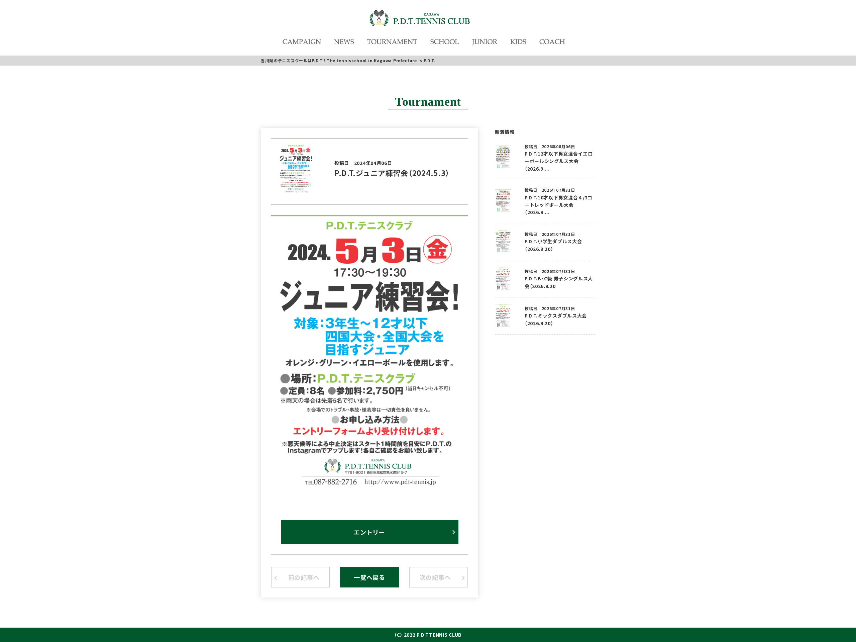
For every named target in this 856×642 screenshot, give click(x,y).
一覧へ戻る (369, 577)
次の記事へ (435, 577)
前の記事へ (304, 577)
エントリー (369, 532)
